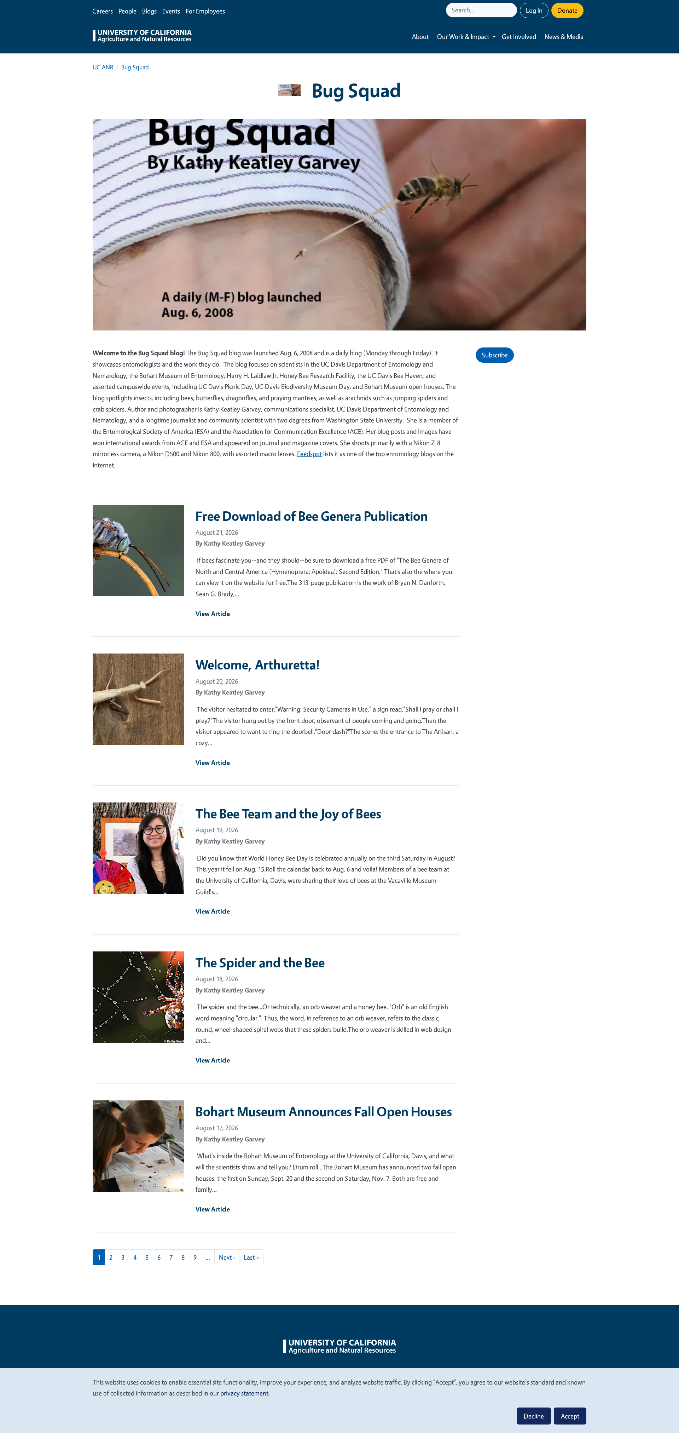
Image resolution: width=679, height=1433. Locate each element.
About (420, 36)
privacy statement (244, 1393)
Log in (534, 10)
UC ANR (103, 67)
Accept (570, 1416)
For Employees (205, 11)
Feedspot (309, 453)
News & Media (564, 36)
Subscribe (495, 355)
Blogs (149, 11)
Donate (567, 10)
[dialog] (339, 1400)
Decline (534, 1416)
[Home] (142, 37)
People (127, 11)
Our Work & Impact (463, 36)
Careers (102, 11)
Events (171, 11)
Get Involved (519, 36)
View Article (213, 613)
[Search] (512, 10)
